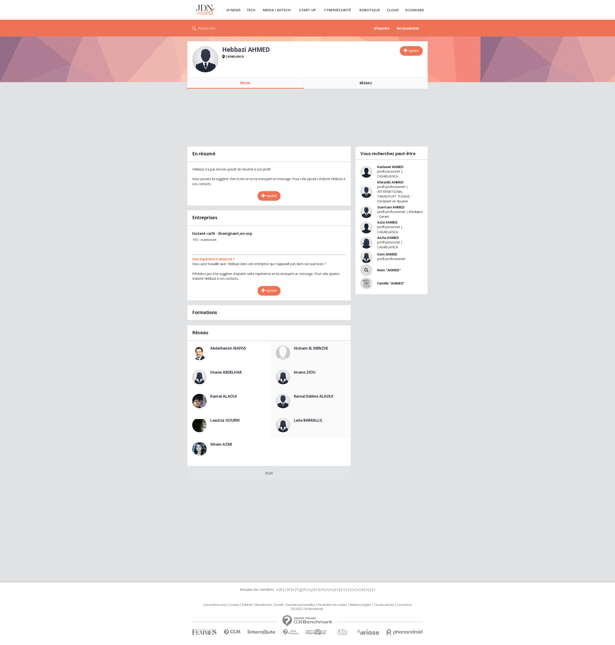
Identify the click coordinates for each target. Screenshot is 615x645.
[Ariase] (368, 632)
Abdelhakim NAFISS (228, 348)
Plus (269, 473)
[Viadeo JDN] (342, 632)
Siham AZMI (221, 444)
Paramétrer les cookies (332, 605)
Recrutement (263, 605)
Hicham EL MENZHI (311, 348)
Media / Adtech (277, 9)
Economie (414, 9)
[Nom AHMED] (366, 270)
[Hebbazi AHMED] (205, 59)
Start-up (307, 9)
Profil (245, 83)
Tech (250, 9)
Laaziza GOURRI (225, 420)
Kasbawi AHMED (390, 166)
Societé (278, 605)
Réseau (366, 83)
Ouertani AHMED (390, 207)
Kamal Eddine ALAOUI (313, 396)
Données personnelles (300, 605)
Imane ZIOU (305, 372)
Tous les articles (384, 605)
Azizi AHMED (387, 222)
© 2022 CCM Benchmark (307, 609)
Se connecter (408, 28)
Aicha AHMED (388, 237)
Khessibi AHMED (390, 182)
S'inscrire (381, 28)
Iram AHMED (387, 254)
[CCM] (232, 632)
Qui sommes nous (215, 605)
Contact (234, 605)
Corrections (404, 605)
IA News (233, 9)
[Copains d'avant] (316, 632)
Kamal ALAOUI (223, 396)
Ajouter (413, 50)
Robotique (369, 9)
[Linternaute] (262, 632)
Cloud (393, 9)
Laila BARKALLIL (308, 420)
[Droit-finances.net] (290, 632)
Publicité (247, 605)
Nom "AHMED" (389, 270)
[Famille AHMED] (366, 283)
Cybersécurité (337, 9)
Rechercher (207, 28)
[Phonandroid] (405, 632)
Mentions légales (360, 605)
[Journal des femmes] (204, 632)
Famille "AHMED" (391, 283)
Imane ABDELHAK (226, 372)
